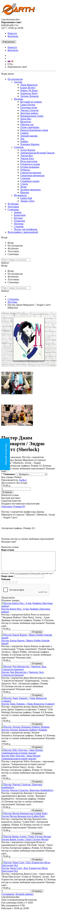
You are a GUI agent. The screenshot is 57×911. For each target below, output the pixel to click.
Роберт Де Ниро (29, 90)
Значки (18, 212)
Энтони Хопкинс (29, 96)
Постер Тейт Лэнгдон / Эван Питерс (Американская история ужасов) (21, 757)
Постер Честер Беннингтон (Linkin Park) (23, 816)
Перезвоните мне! (17, 66)
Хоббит (24, 141)
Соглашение (8, 894)
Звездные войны (29, 113)
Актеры (18, 82)
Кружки (18, 218)
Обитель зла (26, 124)
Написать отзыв (10, 495)
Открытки (19, 220)
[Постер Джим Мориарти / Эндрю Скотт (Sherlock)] (29, 366)
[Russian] (9, 61)
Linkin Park (26, 198)
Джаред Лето (27, 201)
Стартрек (25, 178)
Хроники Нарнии (29, 144)
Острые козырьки (29, 167)
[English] (12, 61)
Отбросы (25, 169)
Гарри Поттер (27, 104)
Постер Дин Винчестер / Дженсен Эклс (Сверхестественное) (22, 673)
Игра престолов (28, 161)
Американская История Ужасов (37, 152)
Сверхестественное (30, 172)
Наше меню (7, 73)
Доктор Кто (26, 155)
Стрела (24, 184)
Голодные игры (28, 107)
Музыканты (20, 195)
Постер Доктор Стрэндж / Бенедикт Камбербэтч (27, 790)
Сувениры (13, 209)
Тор (22, 138)
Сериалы (19, 147)
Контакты (13, 36)
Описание (6, 506)
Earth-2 (23, 480)
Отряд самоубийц (29, 127)
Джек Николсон (29, 84)
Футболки (13, 203)
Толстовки (13, 206)
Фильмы (18, 99)
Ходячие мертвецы (30, 189)
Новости (12, 33)
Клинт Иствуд (27, 87)
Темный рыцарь (29, 135)
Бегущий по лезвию (31, 101)
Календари (20, 215)
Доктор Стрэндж (29, 110)
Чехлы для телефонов (25, 229)
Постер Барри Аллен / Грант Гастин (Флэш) (24, 839)
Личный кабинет (24, 894)
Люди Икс (25, 118)
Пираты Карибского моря (34, 130)
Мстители (25, 121)
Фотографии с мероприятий (23, 232)
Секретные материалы (32, 175)
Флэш (23, 186)
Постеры (18, 223)
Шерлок (24, 192)
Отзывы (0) (19, 506)
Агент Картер (27, 150)
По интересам (15, 79)
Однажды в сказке (30, 164)
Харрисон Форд (29, 93)
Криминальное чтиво (31, 116)
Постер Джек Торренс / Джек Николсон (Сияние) (28, 703)
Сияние (24, 133)
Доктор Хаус (27, 158)
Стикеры (19, 226)
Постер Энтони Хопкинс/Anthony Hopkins (24, 729)
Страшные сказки (29, 181)
